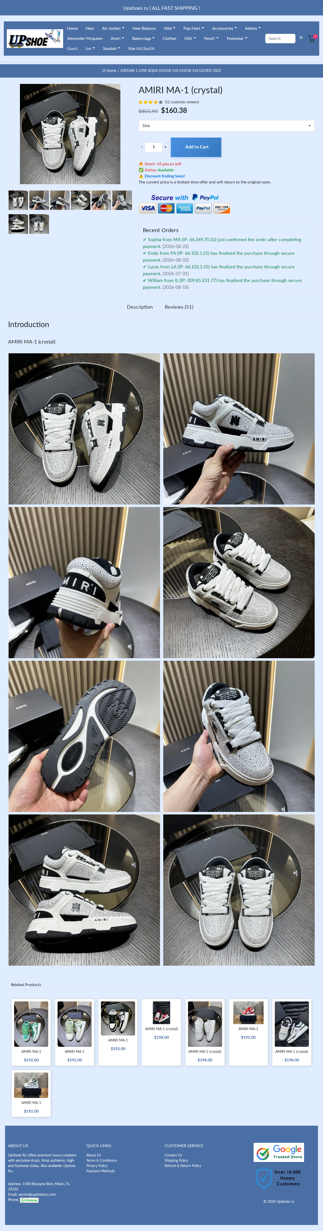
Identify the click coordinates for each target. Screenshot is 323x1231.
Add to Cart (197, 147)
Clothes (169, 39)
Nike (168, 28)
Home (72, 28)
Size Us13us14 (141, 49)
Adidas (251, 28)
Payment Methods (100, 1171)
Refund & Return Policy (183, 1166)
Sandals (110, 49)
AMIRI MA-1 (31, 1052)
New (90, 28)
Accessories (222, 28)
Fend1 (209, 39)
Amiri (115, 39)
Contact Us (173, 1155)
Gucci (72, 49)
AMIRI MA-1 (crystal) (31, 341)
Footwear (235, 39)
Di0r (188, 39)
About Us (93, 1155)
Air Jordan (111, 28)
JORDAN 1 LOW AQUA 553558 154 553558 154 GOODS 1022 (170, 71)
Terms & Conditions (101, 1160)
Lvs (88, 49)
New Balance (144, 28)
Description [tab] (140, 307)
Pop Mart (191, 28)
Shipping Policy (176, 1160)
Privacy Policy (96, 1166)
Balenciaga (141, 39)
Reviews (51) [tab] (179, 307)
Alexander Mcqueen (85, 39)
